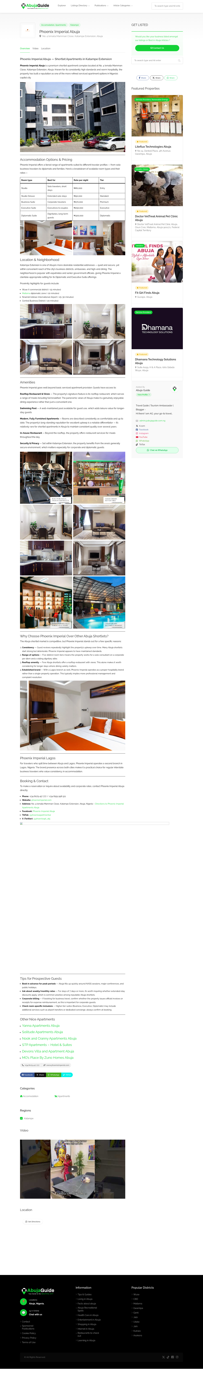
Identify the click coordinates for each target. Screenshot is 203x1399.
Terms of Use (28, 1342)
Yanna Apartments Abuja (41, 1026)
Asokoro (137, 1335)
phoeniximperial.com (41, 800)
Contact (26, 1321)
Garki (136, 1312)
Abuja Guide (143, 390)
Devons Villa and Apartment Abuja (48, 1051)
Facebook (28, 1075)
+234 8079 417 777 (31, 1065)
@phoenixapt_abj (42, 818)
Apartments (60, 25)
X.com (142, 426)
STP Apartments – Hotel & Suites (47, 1045)
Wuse (136, 1294)
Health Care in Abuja (88, 1315)
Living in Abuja (85, 1299)
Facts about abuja (87, 1303)
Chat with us (35, 1314)
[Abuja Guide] (35, 6)
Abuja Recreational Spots (87, 1309)
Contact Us (158, 48)
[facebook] (172, 1357)
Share (41, 1075)
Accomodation (47, 25)
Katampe (74, 25)
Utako (136, 1321)
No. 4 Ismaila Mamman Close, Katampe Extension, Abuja (72, 36)
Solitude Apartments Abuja (42, 1032)
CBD (135, 1299)
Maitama (26, 293)
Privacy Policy (29, 1338)
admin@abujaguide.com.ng (152, 420)
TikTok (68, 1075)
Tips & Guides (85, 1294)
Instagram (144, 433)
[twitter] (163, 1357)
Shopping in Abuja (87, 1324)
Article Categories (121, 5)
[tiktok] (168, 1357)
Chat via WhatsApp (159, 450)
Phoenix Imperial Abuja (44, 811)
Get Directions (34, 1222)
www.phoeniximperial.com (57, 1065)
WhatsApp (54, 1075)
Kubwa (137, 1331)
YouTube (143, 437)
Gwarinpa (138, 1308)
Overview (25, 48)
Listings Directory (79, 5)
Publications (100, 5)
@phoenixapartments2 (40, 815)
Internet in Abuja (86, 1329)
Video (35, 48)
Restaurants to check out (88, 1334)
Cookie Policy (29, 1333)
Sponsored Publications (28, 1327)
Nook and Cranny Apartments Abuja (49, 1038)
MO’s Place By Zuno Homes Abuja (47, 1058)
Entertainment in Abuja (89, 1319)
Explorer (62, 5)
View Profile (143, 395)
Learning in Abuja (86, 1340)
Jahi (135, 1326)
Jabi (135, 1317)
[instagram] (177, 1357)
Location (45, 48)
